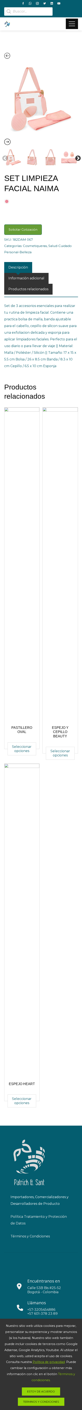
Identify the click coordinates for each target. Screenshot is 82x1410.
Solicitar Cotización (23, 230)
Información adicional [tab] (26, 278)
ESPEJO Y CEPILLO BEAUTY (60, 732)
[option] (41, 99)
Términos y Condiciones (30, 1236)
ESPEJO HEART (22, 1084)
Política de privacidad (49, 1362)
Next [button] (77, 157)
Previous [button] (4, 157)
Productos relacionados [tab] (28, 289)
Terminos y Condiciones (41, 1401)
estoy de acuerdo (41, 1391)
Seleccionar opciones (22, 749)
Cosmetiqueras (35, 246)
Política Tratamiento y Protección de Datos (39, 1220)
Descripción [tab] (18, 267)
